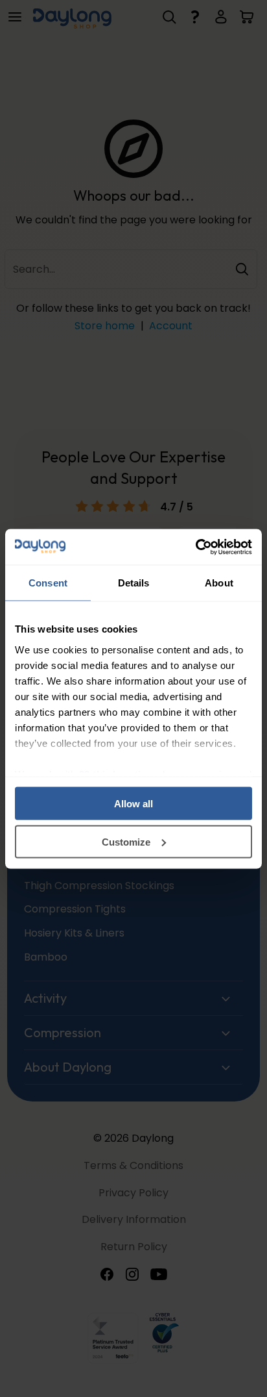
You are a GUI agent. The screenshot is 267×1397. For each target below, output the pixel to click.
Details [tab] (134, 582)
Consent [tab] (48, 582)
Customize (126, 841)
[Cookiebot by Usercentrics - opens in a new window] (195, 546)
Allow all (133, 803)
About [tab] (219, 582)
